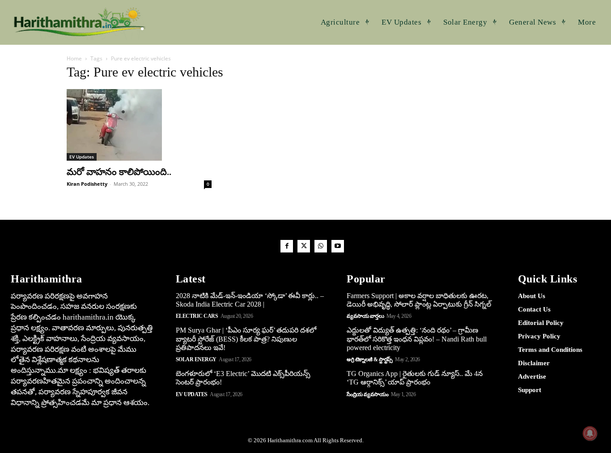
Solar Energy (196, 359)
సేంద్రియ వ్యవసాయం (367, 394)
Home (74, 58)
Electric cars (197, 316)
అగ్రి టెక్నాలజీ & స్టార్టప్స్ (370, 359)
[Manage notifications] (590, 433)
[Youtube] (337, 246)
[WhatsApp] (320, 246)
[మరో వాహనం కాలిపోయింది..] (139, 125)
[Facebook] (286, 246)
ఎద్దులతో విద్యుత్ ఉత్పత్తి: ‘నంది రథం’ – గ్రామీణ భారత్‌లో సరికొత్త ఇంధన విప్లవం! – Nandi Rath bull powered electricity (417, 338)
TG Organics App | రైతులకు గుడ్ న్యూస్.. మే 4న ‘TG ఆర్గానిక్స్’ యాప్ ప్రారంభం (415, 378)
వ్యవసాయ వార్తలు (365, 316)
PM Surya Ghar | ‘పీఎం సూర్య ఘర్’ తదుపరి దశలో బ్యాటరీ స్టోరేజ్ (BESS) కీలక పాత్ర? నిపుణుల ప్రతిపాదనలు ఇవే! (246, 338)
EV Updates (81, 157)
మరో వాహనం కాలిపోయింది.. (119, 172)
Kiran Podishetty (87, 183)
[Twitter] (303, 246)
